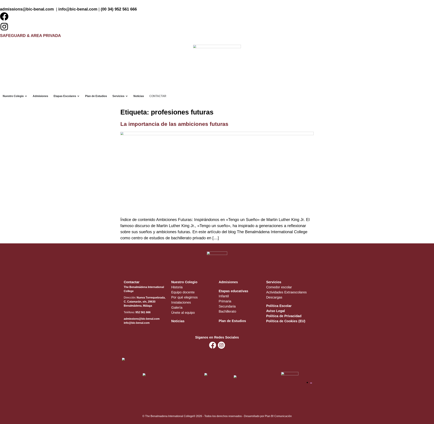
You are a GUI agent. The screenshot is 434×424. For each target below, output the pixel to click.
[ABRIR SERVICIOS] (126, 96)
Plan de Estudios (232, 321)
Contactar (132, 282)
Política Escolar (279, 306)
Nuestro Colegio (184, 282)
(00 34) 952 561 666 (119, 9)
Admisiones (228, 282)
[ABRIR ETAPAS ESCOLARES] (78, 96)
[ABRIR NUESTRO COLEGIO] (26, 96)
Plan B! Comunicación (278, 416)
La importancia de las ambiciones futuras (174, 124)
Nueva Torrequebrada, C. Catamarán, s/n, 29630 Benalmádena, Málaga (144, 301)
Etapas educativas (233, 291)
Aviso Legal (275, 311)
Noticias (177, 321)
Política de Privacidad (283, 316)
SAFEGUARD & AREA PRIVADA (30, 35)
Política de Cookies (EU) (285, 321)
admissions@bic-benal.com (27, 9)
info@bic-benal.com (77, 9)
